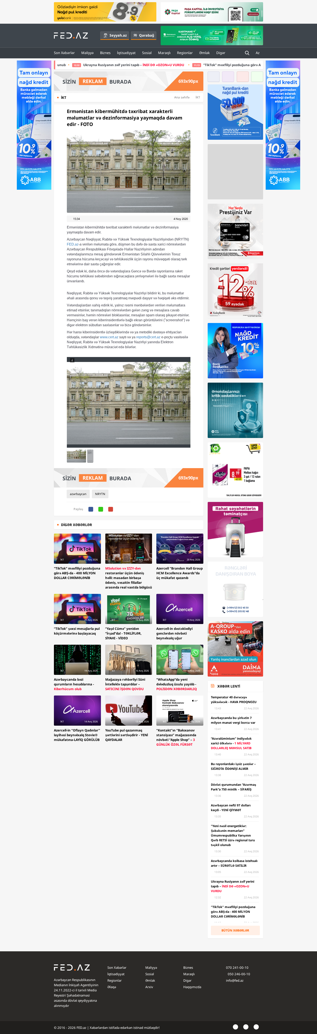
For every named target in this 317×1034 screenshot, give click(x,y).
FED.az (72, 244)
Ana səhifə (182, 97)
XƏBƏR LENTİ (228, 686)
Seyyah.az (118, 35)
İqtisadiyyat (126, 52)
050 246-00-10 (238, 974)
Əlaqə (111, 987)
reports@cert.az (148, 337)
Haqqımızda (192, 987)
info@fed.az (234, 980)
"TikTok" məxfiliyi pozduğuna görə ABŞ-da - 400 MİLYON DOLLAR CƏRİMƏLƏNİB (184, 65)
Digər (220, 52)
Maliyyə (87, 52)
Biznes (105, 52)
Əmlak (204, 52)
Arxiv (149, 987)
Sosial (147, 52)
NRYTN (100, 494)
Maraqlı (164, 52)
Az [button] (258, 52)
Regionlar (185, 52)
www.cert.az (109, 337)
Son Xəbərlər (64, 52)
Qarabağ (146, 35)
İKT (198, 97)
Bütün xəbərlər (235, 930)
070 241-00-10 (237, 967)
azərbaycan (78, 494)
